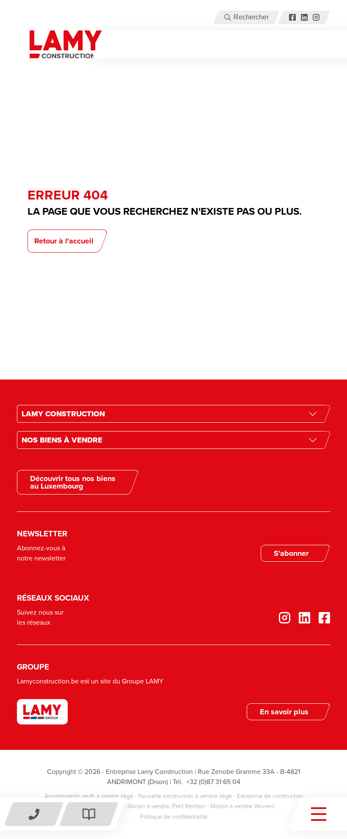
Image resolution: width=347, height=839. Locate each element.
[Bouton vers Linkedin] (300, 617)
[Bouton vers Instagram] (316, 17)
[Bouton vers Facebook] (292, 17)
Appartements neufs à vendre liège (88, 796)
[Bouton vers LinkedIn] (304, 17)
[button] (227, 17)
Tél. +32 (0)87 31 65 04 (206, 782)
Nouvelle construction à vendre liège (185, 796)
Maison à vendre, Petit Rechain (166, 806)
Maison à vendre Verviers (242, 806)
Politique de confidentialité (173, 816)
